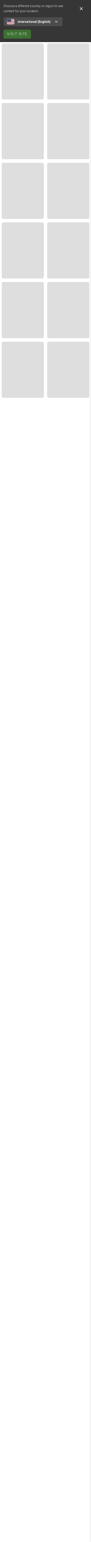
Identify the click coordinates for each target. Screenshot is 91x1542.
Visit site (17, 34)
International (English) (34, 21)
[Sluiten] (81, 8)
